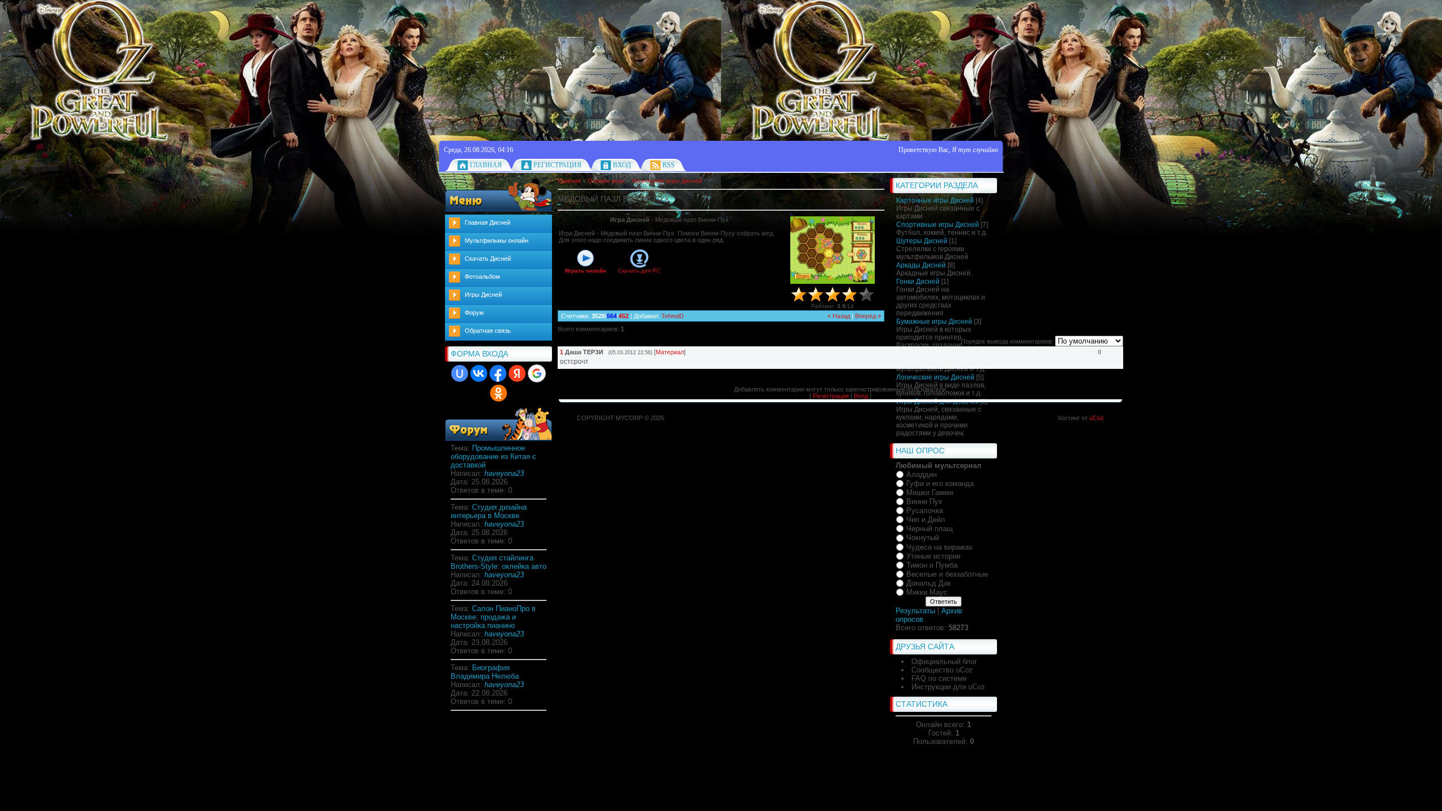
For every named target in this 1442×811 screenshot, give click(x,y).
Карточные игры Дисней (935, 200)
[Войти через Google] (537, 373)
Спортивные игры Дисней (937, 225)
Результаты (915, 611)
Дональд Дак (928, 583)
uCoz (1096, 418)
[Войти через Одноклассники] (498, 393)
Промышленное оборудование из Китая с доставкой (493, 456)
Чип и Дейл (925, 519)
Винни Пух (924, 501)
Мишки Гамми (929, 492)
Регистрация (557, 165)
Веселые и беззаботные (947, 574)
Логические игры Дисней (666, 180)
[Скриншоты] (832, 250)
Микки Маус (926, 592)
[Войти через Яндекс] (517, 373)
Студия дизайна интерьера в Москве (489, 511)
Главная (486, 165)
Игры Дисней (483, 294)
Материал (670, 352)
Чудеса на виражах (939, 547)
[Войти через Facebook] (497, 373)
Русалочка (924, 510)
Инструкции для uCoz (948, 687)
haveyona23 (504, 473)
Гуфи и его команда (940, 483)
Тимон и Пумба (932, 565)
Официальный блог (944, 661)
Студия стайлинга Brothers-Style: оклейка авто (498, 562)
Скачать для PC (639, 271)
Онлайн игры (606, 180)
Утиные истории (933, 556)
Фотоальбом (482, 276)
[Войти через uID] (459, 373)
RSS (668, 165)
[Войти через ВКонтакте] (478, 373)
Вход (622, 165)
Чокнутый (922, 538)
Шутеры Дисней (921, 241)
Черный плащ (929, 528)
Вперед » (868, 316)
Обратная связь (488, 330)
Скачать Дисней (488, 258)
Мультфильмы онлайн (496, 240)
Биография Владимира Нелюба (485, 671)
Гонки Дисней (918, 282)
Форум (474, 312)
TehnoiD (672, 316)
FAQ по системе (939, 678)
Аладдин (921, 474)
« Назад (838, 316)
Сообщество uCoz (942, 670)
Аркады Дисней (921, 265)
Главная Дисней (487, 222)
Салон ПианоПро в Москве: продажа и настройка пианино (493, 617)
